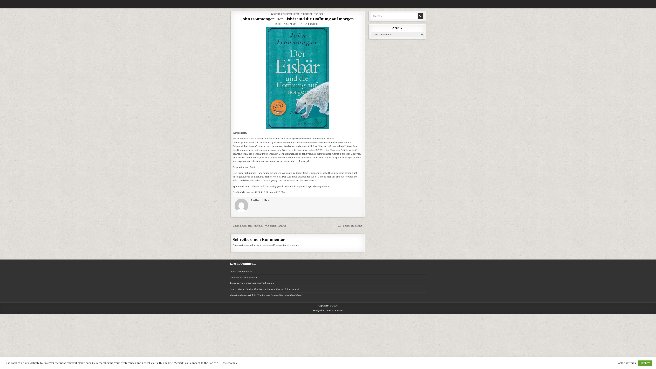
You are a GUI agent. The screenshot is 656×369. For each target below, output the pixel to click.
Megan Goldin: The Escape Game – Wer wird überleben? (268, 289)
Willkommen (245, 271)
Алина (233, 283)
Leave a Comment (310, 24)
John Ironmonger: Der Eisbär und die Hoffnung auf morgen (297, 19)
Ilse (279, 24)
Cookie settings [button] (626, 363)
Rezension (307, 14)
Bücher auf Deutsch (283, 14)
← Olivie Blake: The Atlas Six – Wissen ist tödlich (258, 225)
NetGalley (297, 14)
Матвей (233, 295)
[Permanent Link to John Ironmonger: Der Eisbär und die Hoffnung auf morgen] (298, 78)
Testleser (318, 14)
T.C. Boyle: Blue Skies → (351, 225)
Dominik (234, 277)
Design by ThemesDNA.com (328, 310)
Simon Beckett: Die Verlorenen (257, 283)
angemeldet (249, 245)
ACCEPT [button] (645, 363)
